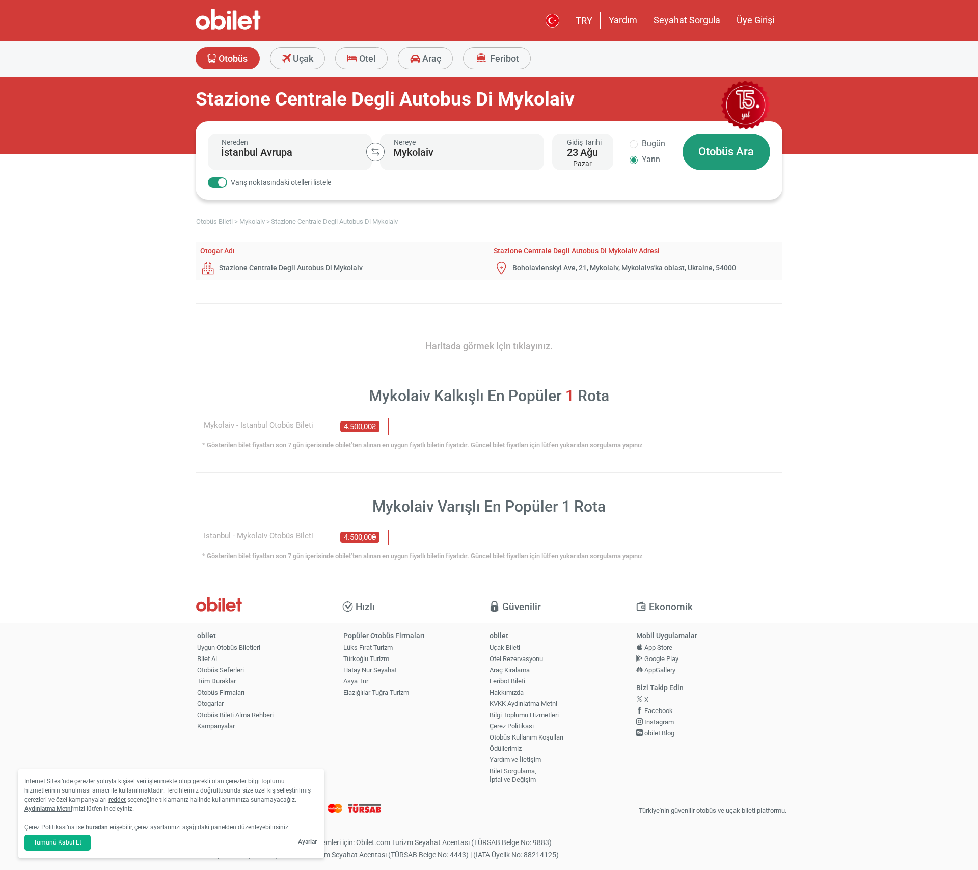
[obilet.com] (253, 28)
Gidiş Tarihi (584, 142)
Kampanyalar (216, 726)
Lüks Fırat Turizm (368, 647)
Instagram (658, 722)
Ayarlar (307, 842)
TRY (584, 20)
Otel (366, 58)
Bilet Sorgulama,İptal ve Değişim (513, 775)
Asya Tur (355, 681)
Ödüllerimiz (506, 748)
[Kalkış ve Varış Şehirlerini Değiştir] (375, 152)
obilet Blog (658, 733)
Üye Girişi (755, 20)
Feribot (503, 58)
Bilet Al (207, 659)
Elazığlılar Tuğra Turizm (376, 692)
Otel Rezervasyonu (516, 659)
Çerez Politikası (512, 726)
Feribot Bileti (507, 681)
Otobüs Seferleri (220, 670)
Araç (430, 58)
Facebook (658, 711)
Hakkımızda (507, 692)
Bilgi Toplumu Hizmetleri (524, 715)
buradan (97, 827)
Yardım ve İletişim (515, 759)
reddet (117, 799)
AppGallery (659, 670)
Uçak (302, 58)
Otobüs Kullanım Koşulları (526, 737)
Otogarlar (210, 703)
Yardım (623, 20)
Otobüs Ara (726, 151)
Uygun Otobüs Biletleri (228, 647)
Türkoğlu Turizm (366, 659)
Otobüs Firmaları (220, 692)
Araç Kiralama (510, 670)
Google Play (660, 659)
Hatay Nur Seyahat (370, 670)
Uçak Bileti (505, 647)
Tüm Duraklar (216, 681)
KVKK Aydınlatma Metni (523, 703)
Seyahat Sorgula (687, 20)
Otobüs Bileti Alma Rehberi (235, 715)
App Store (657, 647)
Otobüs (232, 58)
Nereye (405, 142)
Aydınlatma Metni (48, 808)
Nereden (235, 142)
